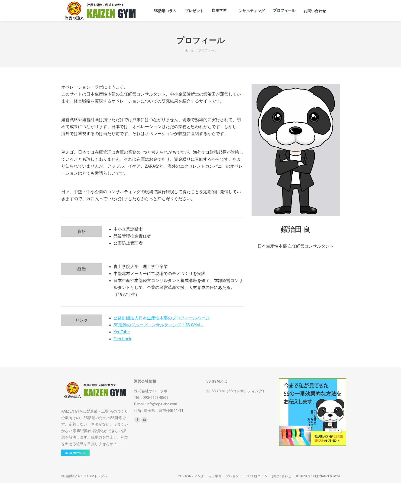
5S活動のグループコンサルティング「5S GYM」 (158, 324)
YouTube (121, 331)
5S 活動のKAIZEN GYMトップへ (84, 476)
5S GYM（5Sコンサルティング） (239, 391)
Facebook (122, 338)
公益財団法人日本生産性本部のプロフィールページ (161, 317)
